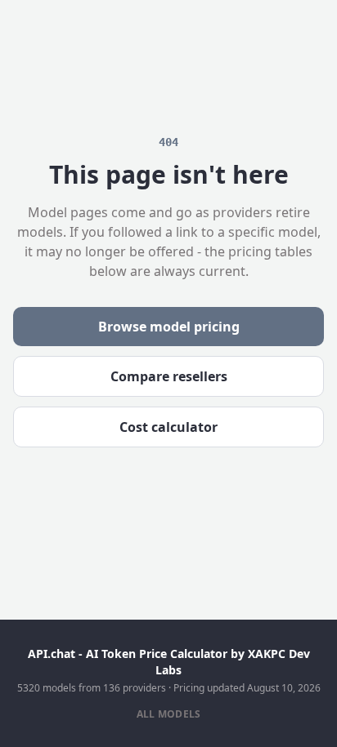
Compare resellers (168, 376)
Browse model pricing (169, 327)
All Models (169, 714)
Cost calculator (168, 427)
